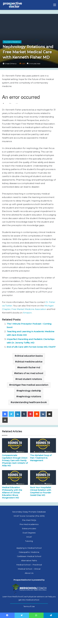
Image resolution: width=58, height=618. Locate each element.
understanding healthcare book (29, 402)
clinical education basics (29, 356)
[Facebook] (5, 414)
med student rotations (29, 379)
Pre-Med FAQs (29, 520)
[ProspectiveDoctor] (13, 5)
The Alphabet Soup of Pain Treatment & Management (41, 458)
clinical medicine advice (29, 361)
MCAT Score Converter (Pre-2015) (29, 516)
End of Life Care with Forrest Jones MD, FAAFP (31, 347)
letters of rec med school (29, 373)
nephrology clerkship (29, 390)
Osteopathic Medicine (29, 552)
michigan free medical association (29, 385)
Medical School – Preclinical (29, 565)
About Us (29, 573)
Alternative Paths (29, 560)
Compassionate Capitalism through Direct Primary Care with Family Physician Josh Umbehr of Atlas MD (15, 460)
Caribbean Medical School (29, 556)
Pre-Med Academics (29, 524)
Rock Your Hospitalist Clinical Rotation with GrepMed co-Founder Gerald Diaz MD (40, 491)
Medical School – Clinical (29, 569)
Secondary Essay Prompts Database (29, 512)
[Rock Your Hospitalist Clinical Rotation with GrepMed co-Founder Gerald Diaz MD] (43, 477)
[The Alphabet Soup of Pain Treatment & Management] (43, 445)
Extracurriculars (29, 528)
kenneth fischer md (29, 367)
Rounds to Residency (12, 42)
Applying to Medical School (29, 548)
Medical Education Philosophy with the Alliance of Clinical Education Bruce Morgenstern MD (12, 492)
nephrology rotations (29, 396)
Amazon (27, 312)
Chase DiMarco (10, 64)
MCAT (29, 537)
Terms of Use (29, 606)
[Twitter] (11, 414)
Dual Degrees (29, 533)
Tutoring (29, 541)
